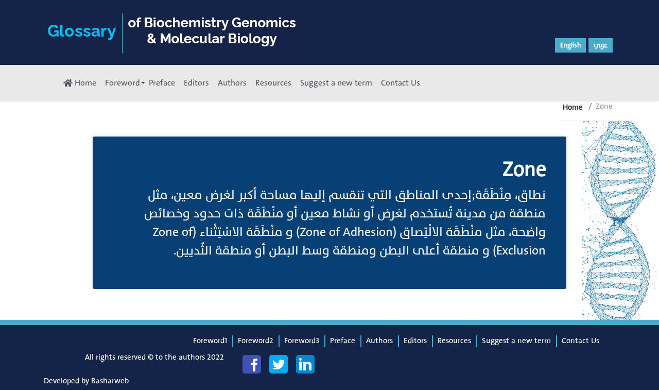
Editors (196, 83)
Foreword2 (255, 340)
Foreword (122, 83)
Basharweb (110, 381)
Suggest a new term (336, 83)
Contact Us (400, 83)
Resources (273, 83)
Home (84, 83)
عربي (601, 45)
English (570, 45)
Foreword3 (301, 340)
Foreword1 (210, 340)
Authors (232, 83)
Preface (162, 83)
